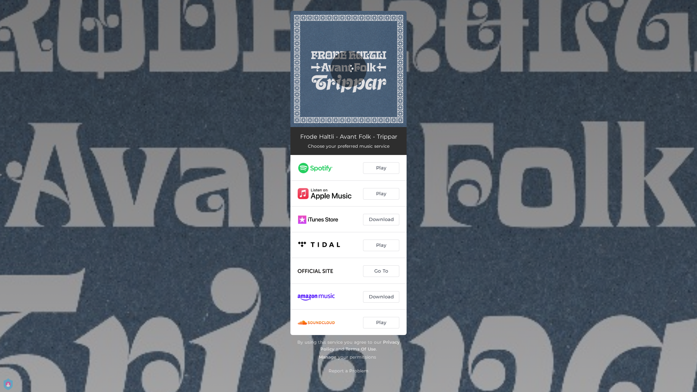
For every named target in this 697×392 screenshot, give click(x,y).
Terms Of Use (361, 349)
